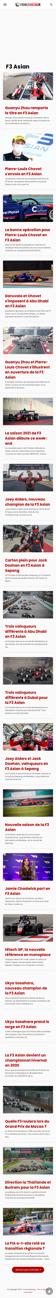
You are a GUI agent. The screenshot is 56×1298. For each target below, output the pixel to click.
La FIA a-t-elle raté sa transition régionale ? (25, 1246)
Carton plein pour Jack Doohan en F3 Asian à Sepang (26, 565)
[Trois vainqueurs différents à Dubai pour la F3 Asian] (28, 671)
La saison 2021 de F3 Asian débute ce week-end (26, 438)
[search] (51, 4)
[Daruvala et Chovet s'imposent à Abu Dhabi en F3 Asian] (28, 274)
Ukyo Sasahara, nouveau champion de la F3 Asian (26, 988)
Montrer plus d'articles (27, 1269)
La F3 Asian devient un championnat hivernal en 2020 (26, 1060)
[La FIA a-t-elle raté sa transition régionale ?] (28, 1221)
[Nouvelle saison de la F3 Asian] (28, 803)
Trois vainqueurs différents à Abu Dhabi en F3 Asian (26, 631)
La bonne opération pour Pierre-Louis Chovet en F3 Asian (27, 234)
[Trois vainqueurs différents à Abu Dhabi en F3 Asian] (28, 604)
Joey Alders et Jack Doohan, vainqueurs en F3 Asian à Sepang (26, 763)
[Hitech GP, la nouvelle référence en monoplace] (28, 928)
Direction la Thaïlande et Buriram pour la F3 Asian (28, 1185)
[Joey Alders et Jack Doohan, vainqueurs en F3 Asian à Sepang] (28, 737)
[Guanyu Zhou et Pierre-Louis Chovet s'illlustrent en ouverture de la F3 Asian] (28, 340)
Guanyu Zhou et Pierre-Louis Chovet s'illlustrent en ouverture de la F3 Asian (27, 370)
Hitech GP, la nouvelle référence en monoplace (28, 952)
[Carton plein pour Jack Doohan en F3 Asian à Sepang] (28, 538)
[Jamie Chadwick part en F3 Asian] (28, 867)
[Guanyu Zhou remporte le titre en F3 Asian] (28, 86)
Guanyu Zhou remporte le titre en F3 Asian (26, 110)
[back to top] (49, 1291)
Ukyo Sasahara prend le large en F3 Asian (27, 1024)
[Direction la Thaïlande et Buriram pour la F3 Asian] (28, 1160)
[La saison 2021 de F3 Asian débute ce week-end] (28, 411)
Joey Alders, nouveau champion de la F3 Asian (27, 502)
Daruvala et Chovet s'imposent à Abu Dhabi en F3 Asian (27, 301)
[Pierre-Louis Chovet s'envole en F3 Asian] (28, 147)
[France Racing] (27, 5)
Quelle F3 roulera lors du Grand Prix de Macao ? (27, 1124)
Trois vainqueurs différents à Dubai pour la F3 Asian (26, 697)
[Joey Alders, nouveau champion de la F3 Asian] (28, 477)
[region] (28, 35)
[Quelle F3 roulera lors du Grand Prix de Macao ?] (28, 1099)
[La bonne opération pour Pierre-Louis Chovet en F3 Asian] (28, 208)
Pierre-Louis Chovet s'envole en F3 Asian (23, 171)
